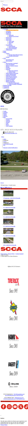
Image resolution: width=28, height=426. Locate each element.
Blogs (7, 124)
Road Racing (9, 45)
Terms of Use (4, 253)
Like (4, 187)
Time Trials (8, 40)
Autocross (8, 34)
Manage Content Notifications (10, 147)
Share (4, 150)
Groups (8, 122)
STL (16, 133)
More (4, 117)
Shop (4, 58)
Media (4, 52)
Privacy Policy (11, 253)
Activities (5, 112)
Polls (7, 123)
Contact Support (19, 253)
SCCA (2, 106)
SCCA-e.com (20, 395)
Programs (5, 29)
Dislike (9, 187)
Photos (5, 113)
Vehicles (5, 116)
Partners (8, 69)
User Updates (9, 126)
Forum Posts (9, 118)
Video (4, 139)
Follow (2, 136)
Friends (8, 119)
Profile (4, 111)
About (4, 62)
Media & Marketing (10, 81)
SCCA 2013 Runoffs (10, 133)
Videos (7, 53)
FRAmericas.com (19, 397)
